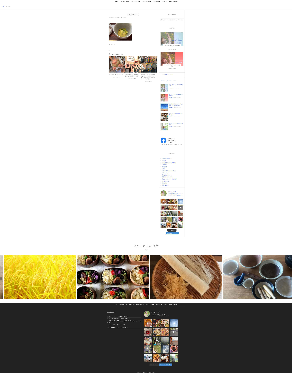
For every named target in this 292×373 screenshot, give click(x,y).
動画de (163, 169)
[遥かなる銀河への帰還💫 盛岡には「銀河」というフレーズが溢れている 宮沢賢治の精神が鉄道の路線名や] (180, 207)
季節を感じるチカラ (167, 175)
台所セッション (165, 173)
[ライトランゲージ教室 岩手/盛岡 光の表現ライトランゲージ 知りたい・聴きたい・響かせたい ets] (163, 213)
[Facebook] (110, 45)
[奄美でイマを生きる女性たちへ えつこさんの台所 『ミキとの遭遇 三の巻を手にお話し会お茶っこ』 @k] (174, 225)
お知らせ (172, 87)
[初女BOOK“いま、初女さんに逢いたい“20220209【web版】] (133, 64)
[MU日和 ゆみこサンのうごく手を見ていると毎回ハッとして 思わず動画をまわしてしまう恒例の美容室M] (163, 201)
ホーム (116, 1)
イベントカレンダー (135, 1)
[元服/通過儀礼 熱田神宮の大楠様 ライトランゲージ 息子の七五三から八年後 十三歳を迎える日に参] (174, 213)
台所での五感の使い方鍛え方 (169, 171)
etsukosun (112, 17)
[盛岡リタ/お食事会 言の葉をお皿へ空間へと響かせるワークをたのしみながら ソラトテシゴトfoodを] (174, 207)
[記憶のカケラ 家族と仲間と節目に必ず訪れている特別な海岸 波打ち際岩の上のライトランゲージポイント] (180, 201)
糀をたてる (164, 183)
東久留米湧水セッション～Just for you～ (176, 124)
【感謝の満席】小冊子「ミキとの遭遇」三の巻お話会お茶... (176, 105)
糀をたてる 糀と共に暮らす (116, 74)
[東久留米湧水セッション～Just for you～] (164, 126)
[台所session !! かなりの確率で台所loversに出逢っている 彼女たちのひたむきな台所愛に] (169, 225)
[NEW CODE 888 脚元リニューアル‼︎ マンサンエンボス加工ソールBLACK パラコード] (169, 219)
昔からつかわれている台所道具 (169, 179)
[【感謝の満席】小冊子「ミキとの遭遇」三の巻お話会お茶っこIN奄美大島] (164, 107)
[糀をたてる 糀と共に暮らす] (117, 64)
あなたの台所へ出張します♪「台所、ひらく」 (175, 114)
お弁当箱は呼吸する (167, 158)
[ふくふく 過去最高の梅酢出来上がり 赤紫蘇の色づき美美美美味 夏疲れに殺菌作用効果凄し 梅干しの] (163, 207)
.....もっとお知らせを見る (167, 74)
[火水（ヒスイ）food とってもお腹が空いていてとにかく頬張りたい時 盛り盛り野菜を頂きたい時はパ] (174, 201)
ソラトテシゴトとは (124, 1)
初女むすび (164, 166)
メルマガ (164, 1)
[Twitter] (112, 45)
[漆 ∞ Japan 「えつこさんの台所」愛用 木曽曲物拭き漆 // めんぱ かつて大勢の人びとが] (169, 201)
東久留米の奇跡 (165, 181)
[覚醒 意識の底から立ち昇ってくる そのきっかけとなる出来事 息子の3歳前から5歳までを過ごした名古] (180, 213)
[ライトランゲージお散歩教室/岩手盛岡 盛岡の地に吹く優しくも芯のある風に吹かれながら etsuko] (180, 225)
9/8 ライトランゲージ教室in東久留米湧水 (176, 85)
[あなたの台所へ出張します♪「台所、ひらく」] (164, 117)
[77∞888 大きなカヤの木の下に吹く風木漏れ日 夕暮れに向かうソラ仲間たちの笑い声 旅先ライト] (174, 219)
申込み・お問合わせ (173, 1)
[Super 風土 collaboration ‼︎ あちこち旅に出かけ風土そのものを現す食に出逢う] (169, 207)
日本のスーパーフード (167, 177)
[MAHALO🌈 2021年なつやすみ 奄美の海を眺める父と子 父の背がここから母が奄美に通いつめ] (163, 225)
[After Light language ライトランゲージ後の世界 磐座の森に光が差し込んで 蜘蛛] (163, 219)
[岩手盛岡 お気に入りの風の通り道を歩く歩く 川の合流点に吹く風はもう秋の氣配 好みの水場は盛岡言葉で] (169, 213)
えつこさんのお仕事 (147, 1)
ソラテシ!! (164, 164)
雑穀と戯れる (165, 185)
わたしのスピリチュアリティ (169, 162)
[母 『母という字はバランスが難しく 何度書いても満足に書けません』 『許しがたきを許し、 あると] (180, 219)
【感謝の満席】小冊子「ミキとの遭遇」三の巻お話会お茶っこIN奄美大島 (124, 321)
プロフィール (131, 304)
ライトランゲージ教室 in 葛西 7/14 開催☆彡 (176, 95)
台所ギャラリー (157, 1)
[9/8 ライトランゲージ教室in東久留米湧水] (172, 43)
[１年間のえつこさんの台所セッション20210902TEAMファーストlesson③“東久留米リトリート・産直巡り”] (149, 64)
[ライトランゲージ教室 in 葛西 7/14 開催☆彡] (172, 63)
